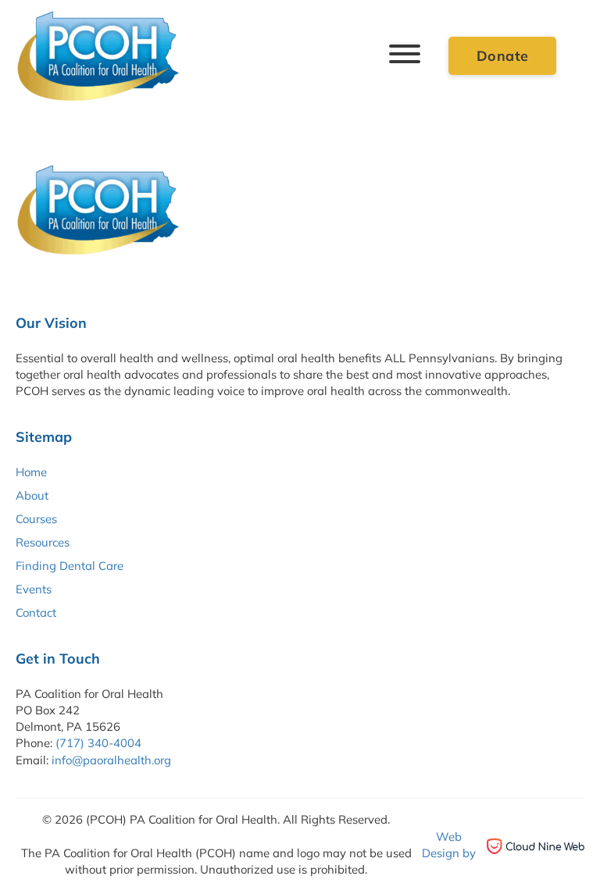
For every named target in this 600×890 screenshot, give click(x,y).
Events (34, 589)
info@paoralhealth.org (111, 760)
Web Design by (449, 844)
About (32, 495)
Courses (36, 518)
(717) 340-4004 (98, 742)
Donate (503, 55)
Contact (36, 612)
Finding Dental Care (69, 565)
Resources (43, 542)
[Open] (404, 56)
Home (31, 472)
